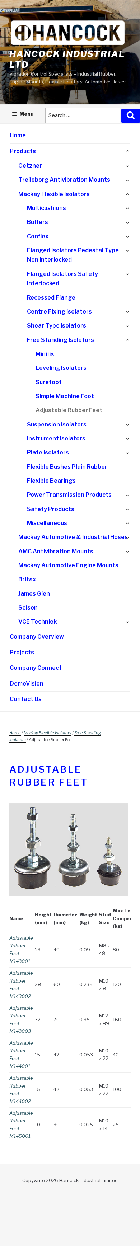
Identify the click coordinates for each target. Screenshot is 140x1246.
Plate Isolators (48, 452)
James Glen (34, 593)
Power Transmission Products (69, 494)
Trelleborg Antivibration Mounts (64, 179)
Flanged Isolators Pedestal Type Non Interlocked (73, 255)
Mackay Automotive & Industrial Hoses (73, 537)
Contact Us (26, 699)
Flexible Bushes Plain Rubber (67, 466)
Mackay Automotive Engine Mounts (68, 565)
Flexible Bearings (51, 480)
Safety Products (50, 509)
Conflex (37, 236)
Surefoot (49, 382)
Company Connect (36, 667)
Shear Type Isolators (56, 325)
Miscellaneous (47, 523)
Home (18, 135)
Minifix (45, 353)
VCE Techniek (37, 621)
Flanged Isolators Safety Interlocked (62, 279)
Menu (26, 114)
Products (23, 151)
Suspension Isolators (57, 424)
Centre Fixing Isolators (59, 311)
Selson (28, 607)
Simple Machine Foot (65, 396)
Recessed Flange (51, 297)
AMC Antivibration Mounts (55, 551)
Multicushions (46, 208)
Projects (22, 652)
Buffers (37, 222)
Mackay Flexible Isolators (54, 194)
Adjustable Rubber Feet (69, 410)
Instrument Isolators (56, 438)
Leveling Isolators (61, 367)
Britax (27, 579)
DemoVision (26, 683)
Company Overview (37, 636)
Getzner (30, 165)
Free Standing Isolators (60, 339)
